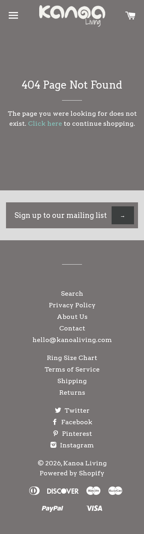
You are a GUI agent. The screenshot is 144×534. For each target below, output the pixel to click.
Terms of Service (72, 369)
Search (72, 293)
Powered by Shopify (72, 473)
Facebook (76, 422)
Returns (72, 392)
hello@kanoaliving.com (72, 340)
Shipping (72, 381)
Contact (72, 328)
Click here (45, 123)
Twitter (76, 410)
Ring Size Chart (72, 358)
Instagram (76, 445)
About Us (72, 316)
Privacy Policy (72, 305)
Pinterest (76, 433)
